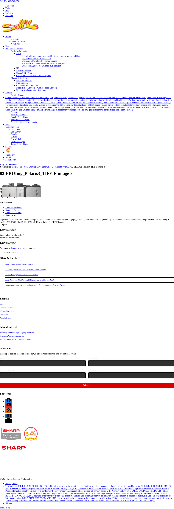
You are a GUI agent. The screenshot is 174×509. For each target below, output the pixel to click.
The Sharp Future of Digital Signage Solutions (17, 333)
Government (4, 314)
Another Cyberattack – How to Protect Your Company (25, 269)
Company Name (95, 370)
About (2, 304)
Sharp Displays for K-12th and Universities (21, 274)
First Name (5, 358)
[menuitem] (89, 40)
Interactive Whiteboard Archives (12, 336)
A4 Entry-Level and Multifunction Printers (15, 339)
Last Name (93, 358)
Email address (7, 370)
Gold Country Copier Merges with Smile (20, 264)
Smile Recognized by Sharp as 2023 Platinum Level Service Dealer (30, 280)
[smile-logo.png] (20, 32)
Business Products (6, 308)
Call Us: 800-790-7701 (10, 1)
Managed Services (19, 78)
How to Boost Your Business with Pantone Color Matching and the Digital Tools (35, 285)
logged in (15, 248)
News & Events (5, 318)
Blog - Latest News (8, 164)
